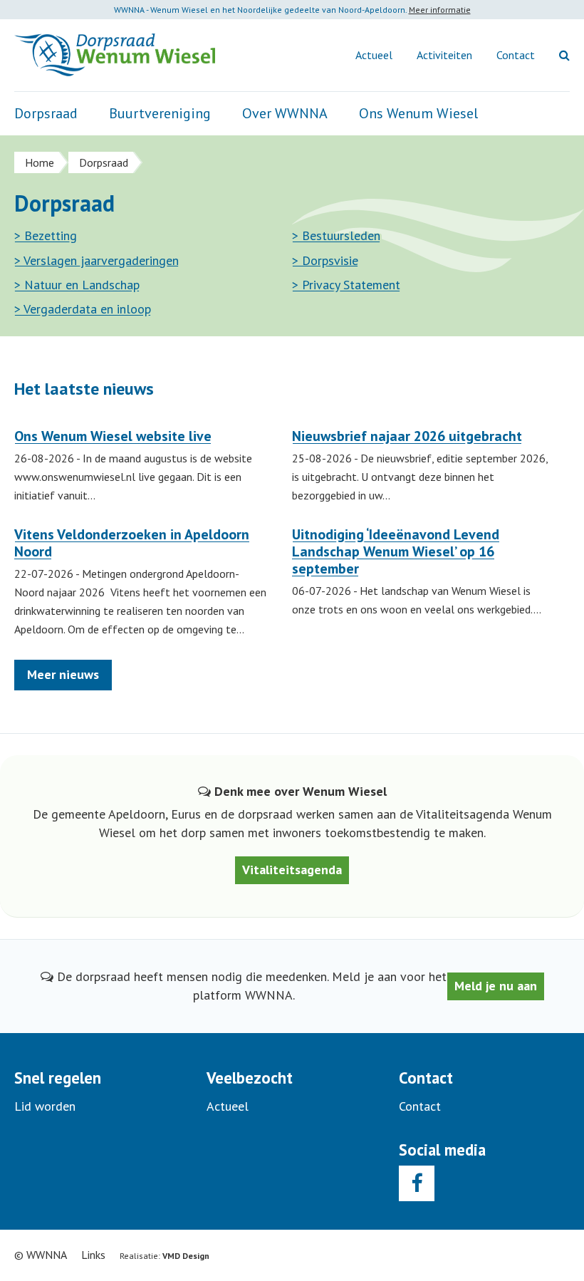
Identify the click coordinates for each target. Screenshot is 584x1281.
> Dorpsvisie (325, 261)
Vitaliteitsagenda (292, 869)
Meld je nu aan (495, 985)
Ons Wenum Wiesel (418, 113)
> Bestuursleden (336, 236)
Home (39, 162)
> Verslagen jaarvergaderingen (96, 261)
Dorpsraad (46, 113)
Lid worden (44, 1106)
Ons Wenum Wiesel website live (113, 436)
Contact (515, 55)
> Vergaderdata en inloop (82, 309)
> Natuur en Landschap (77, 285)
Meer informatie (440, 9)
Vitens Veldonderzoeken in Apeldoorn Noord (131, 543)
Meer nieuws (63, 674)
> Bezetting (45, 236)
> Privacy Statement (346, 285)
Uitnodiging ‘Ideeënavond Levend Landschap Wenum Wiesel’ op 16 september (395, 551)
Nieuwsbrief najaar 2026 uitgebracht (407, 436)
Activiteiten (444, 55)
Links (93, 1255)
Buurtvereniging (160, 113)
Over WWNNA (285, 113)
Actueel (373, 55)
